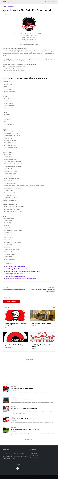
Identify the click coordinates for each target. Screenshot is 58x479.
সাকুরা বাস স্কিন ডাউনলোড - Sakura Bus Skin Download (23, 418)
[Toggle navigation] (53, 2)
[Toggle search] (51, 2)
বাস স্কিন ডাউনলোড (13, 386)
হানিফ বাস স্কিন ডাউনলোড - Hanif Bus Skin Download (22, 399)
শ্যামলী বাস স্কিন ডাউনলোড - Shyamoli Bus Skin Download (24, 408)
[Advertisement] (14, 370)
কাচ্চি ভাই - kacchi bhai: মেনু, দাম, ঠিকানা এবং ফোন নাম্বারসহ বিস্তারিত (21, 278)
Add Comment (12, 301)
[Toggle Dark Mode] (48, 2)
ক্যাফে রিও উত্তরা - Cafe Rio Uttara (14, 274)
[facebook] (45, 2)
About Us (32, 460)
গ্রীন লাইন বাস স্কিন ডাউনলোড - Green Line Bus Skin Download (25, 429)
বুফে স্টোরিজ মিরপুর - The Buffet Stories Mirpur (17, 269)
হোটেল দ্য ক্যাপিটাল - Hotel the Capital (15, 276)
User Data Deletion (34, 457)
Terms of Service (34, 455)
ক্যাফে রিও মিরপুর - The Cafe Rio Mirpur (15, 266)
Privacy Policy (33, 453)
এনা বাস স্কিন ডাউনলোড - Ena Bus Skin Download (22, 388)
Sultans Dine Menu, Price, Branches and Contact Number (23, 271)
